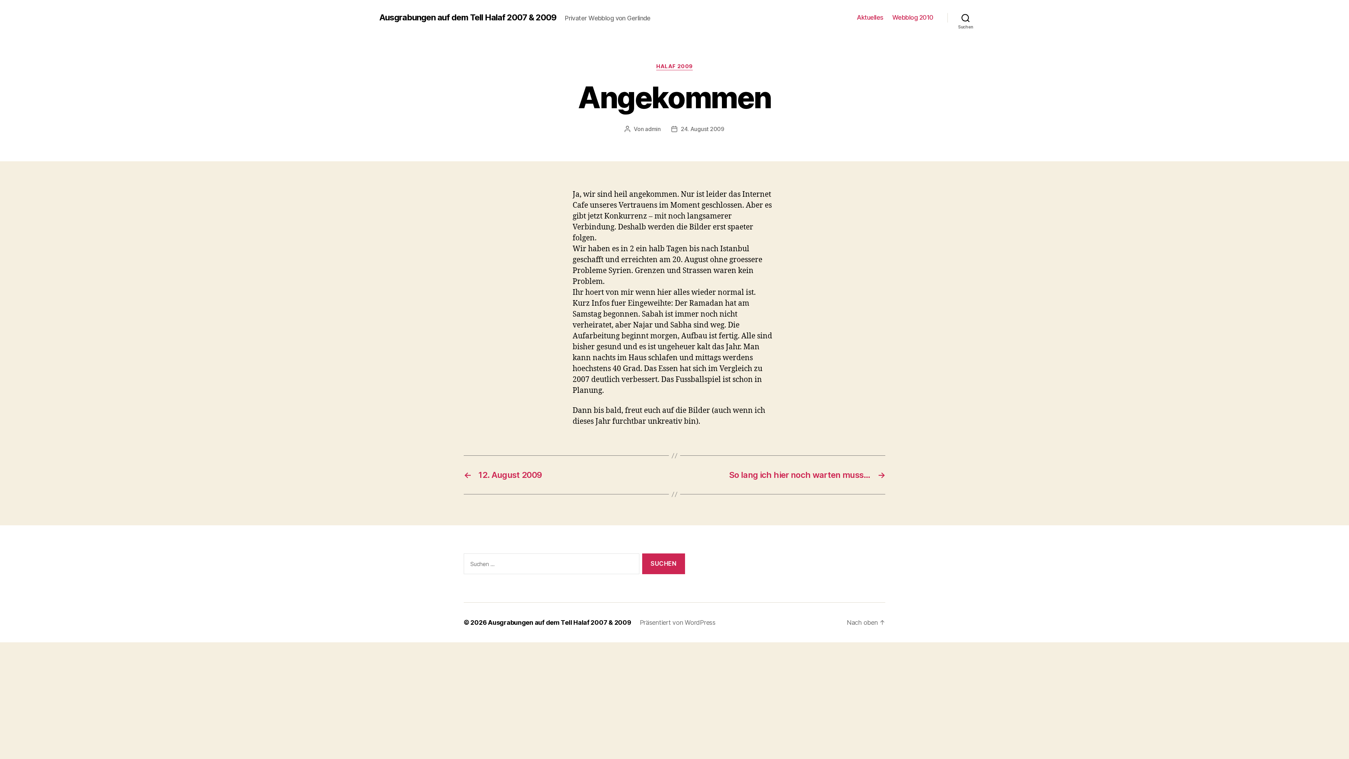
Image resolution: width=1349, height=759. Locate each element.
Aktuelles (870, 17)
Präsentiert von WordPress (678, 622)
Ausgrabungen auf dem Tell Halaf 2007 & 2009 (467, 17)
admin (653, 128)
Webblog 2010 (912, 17)
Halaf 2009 (674, 66)
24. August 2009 (702, 128)
